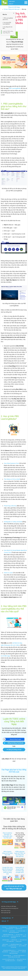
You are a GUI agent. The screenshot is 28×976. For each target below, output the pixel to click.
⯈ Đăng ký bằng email (14, 749)
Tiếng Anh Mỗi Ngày (14, 7)
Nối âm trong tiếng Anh (21, 959)
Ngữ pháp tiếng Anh (7, 955)
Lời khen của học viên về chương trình (9, 908)
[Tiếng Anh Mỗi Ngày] (4, 2)
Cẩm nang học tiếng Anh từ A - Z (9, 950)
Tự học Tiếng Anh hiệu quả (12, 9)
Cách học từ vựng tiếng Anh (19, 955)
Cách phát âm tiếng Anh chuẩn (8, 959)
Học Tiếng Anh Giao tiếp (10, 960)
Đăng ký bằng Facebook (15, 743)
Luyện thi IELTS (5, 944)
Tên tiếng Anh (20, 960)
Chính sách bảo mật (5, 912)
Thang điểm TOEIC (23, 927)
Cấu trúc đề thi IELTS (12, 945)
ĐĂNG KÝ (11, 3)
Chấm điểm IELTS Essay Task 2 (16, 944)
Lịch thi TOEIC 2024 (9, 928)
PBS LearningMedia (15, 88)
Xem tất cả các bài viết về (14, 887)
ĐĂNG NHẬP (12, 1)
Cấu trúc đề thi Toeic (13, 927)
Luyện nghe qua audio (15, 951)
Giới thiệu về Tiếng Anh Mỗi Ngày (8, 906)
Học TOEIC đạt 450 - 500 (15, 936)
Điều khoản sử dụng (5, 910)
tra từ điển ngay (5, 656)
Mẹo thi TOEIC (19, 941)
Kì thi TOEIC (4, 927)
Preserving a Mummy (10, 506)
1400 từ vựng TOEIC (10, 941)
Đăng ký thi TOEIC (18, 928)
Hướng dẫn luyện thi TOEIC (8, 934)
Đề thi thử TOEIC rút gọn (14, 932)
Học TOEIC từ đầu (19, 934)
